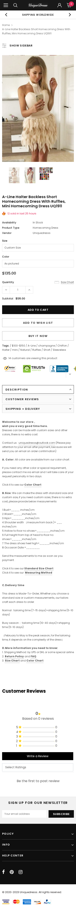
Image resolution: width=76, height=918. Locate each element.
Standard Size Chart (38, 568)
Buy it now (38, 336)
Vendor (6, 233)
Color (5, 256)
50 (10, 358)
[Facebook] (3, 872)
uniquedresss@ (37, 443)
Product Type (10, 228)
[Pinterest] (12, 872)
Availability (9, 222)
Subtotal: (8, 298)
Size (4, 240)
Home (6, 25)
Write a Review (37, 756)
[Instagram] (21, 872)
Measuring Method (38, 572)
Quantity (8, 282)
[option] (38, 14)
